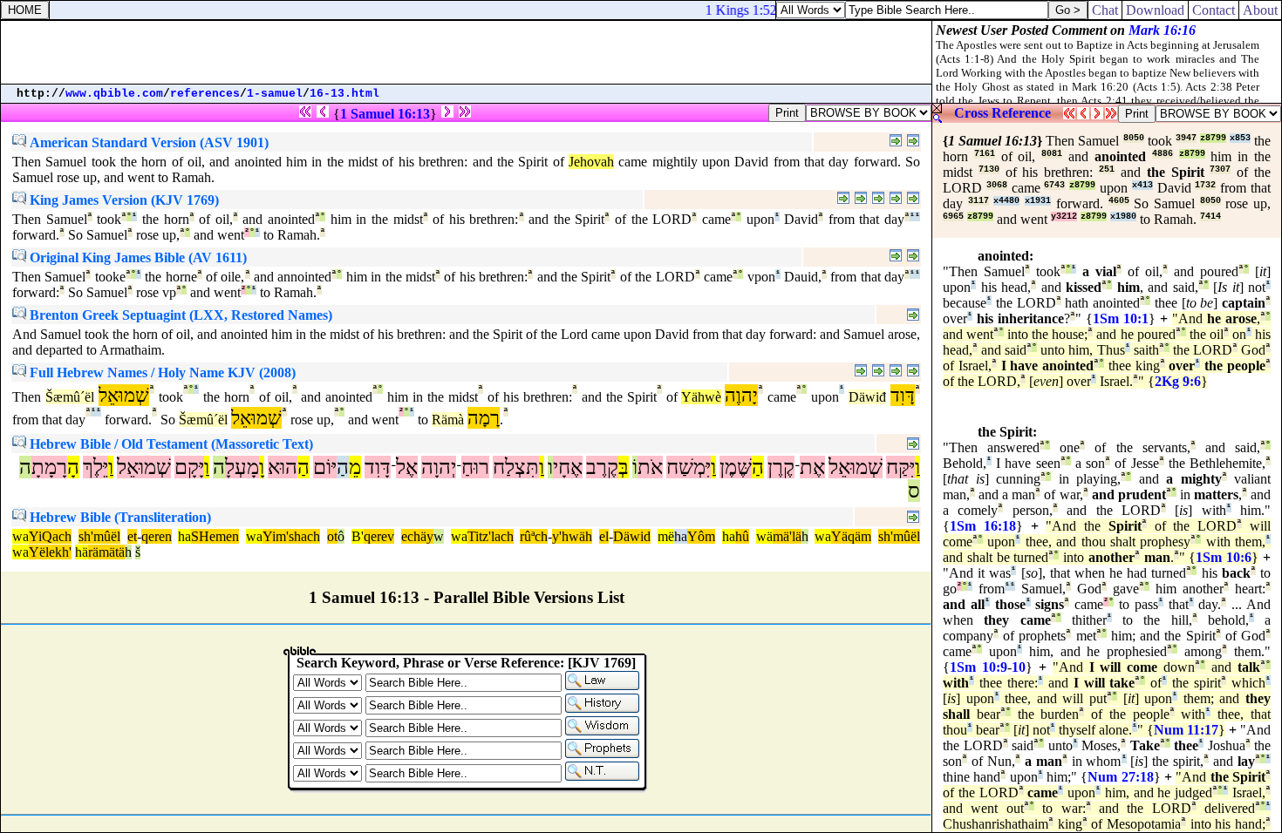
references (205, 93)
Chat (1105, 10)
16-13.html (344, 93)
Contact (1213, 10)
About (1260, 10)
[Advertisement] (467, 52)
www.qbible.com (114, 93)
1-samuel (275, 93)
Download (1155, 10)
